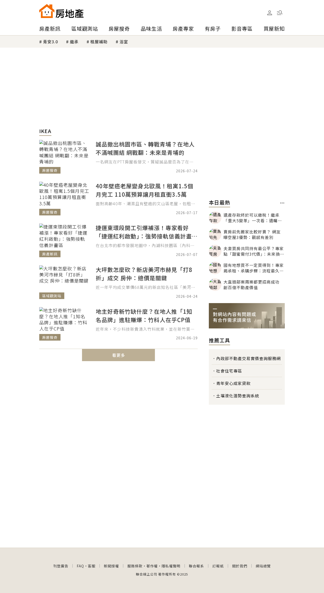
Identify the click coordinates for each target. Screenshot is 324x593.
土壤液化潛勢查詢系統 (237, 396)
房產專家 (183, 28)
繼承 (74, 42)
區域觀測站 (84, 28)
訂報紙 (218, 566)
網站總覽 (263, 566)
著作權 (152, 566)
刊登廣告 (60, 566)
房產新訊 (49, 28)
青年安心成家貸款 (233, 383)
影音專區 (242, 28)
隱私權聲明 (170, 566)
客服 (91, 566)
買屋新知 (274, 28)
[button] (280, 13)
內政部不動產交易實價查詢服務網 (248, 358)
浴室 (123, 42)
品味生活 (151, 28)
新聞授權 (111, 566)
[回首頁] (61, 11)
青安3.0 (50, 42)
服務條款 (135, 566)
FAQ (80, 566)
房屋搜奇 (119, 28)
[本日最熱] (282, 203)
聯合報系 (196, 566)
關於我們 (239, 566)
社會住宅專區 (229, 371)
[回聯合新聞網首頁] (46, 11)
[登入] (270, 13)
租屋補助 (99, 42)
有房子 (213, 28)
